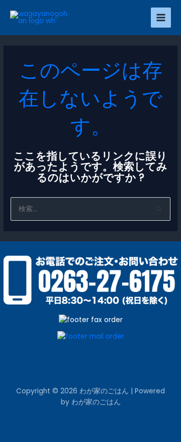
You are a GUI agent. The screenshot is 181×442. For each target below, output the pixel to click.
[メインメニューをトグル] (161, 18)
